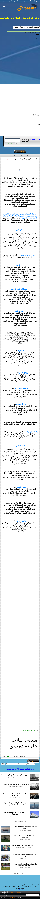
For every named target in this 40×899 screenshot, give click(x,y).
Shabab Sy (12, 897)
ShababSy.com (15, 895)
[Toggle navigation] (3, 7)
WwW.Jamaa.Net (20, 890)
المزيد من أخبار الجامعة (20, 821)
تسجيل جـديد (10, 143)
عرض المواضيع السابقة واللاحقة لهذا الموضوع (20, 769)
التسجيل (7, 756)
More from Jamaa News (20, 873)
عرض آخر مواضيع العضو (28, 730)
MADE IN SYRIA (15, 892)
